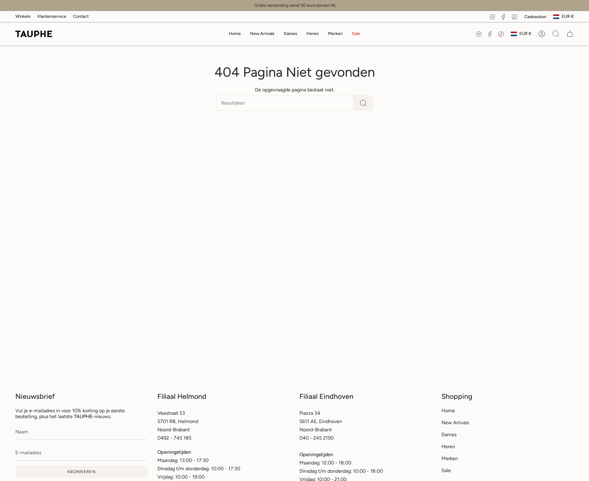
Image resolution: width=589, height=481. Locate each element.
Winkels (23, 16)
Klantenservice (51, 16)
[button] (290, 34)
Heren (448, 446)
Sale (446, 470)
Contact (81, 16)
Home (448, 411)
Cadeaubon (535, 16)
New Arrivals (455, 422)
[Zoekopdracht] (363, 103)
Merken (449, 458)
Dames (448, 434)
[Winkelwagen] (570, 34)
